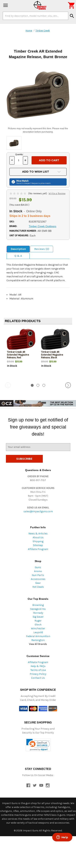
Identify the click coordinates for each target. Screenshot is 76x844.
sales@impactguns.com (38, 511)
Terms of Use (38, 670)
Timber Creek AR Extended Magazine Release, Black (52, 354)
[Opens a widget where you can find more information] (62, 837)
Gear (38, 583)
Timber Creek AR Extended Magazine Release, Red (18, 354)
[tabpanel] (21, 353)
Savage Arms (38, 609)
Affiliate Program (38, 549)
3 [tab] (43, 385)
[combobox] (35, 16)
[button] (38, 745)
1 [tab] (32, 385)
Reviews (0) (41, 249)
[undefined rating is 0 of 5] (18, 193)
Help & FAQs (38, 666)
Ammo (38, 571)
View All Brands (38, 644)
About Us (38, 537)
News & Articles (38, 533)
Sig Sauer (38, 616)
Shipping (38, 541)
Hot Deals (38, 586)
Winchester (38, 628)
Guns (38, 567)
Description (18, 249)
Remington (38, 640)
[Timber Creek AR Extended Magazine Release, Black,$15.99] (55, 339)
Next (68, 385)
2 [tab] (38, 385)
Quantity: (19, 154)
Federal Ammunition (38, 636)
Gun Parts (38, 575)
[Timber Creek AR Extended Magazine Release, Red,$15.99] (21, 339)
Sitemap (38, 545)
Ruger (38, 620)
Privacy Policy (38, 674)
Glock (38, 624)
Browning (38, 605)
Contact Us (38, 677)
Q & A (18, 255)
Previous (8, 385)
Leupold (38, 632)
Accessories (38, 579)
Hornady (38, 612)
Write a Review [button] (57, 193)
